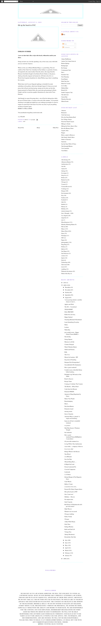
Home (38, 127)
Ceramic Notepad (69, 344)
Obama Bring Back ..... (70, 462)
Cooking (63, 189)
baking (63, 171)
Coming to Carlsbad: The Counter (74, 384)
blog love (63, 175)
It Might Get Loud (69, 464)
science (63, 256)
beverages (64, 173)
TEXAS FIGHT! (69, 309)
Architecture (64, 164)
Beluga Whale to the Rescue (72, 451)
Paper (62, 240)
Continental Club (66, 70)
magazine (63, 218)
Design (63, 191)
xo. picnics (67, 425)
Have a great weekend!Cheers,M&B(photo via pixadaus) (73, 437)
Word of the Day (65, 273)
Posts (65, 44)
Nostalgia (63, 235)
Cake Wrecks (68, 481)
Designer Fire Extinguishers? (72, 362)
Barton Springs (65, 63)
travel (62, 267)
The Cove (67, 354)
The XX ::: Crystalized (71, 307)
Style (62, 260)
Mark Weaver (68, 509)
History (63, 206)
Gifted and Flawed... (70, 349)
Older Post (55, 127)
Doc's (62, 72)
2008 (64, 558)
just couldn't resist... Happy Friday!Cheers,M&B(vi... (72, 333)
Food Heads (64, 79)
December (68, 287)
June (66, 543)
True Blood (68, 454)
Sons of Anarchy (69, 414)
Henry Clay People (70, 399)
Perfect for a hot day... (70, 314)
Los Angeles (64, 215)
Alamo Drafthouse (66, 59)
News (62, 233)
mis (62, 220)
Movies (63, 226)
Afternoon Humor (66, 162)
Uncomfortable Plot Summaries (73, 365)
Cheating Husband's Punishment (73, 319)
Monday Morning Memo (68, 224)
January (67, 555)
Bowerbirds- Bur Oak (70, 537)
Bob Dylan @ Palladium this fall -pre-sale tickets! (74, 505)
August (67, 297)
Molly (63, 34)
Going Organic (68, 339)
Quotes (63, 249)
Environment (64, 193)
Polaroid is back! (69, 409)
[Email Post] (37, 119)
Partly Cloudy (68, 516)
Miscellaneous (65, 222)
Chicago (63, 182)
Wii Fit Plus (68, 337)
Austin (63, 168)
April (66, 548)
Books (63, 177)
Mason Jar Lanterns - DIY (71, 357)
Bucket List (64, 180)
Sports (63, 258)
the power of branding (70, 360)
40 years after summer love (72, 441)
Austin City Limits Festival (68, 61)
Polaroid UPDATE (69, 391)
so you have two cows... (71, 486)
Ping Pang (64, 244)
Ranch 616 (64, 90)
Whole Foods (64, 101)
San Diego (64, 251)
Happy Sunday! (69, 317)
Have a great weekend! (71, 367)
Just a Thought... (65, 213)
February (67, 553)
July (66, 540)
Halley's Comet (69, 484)
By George (64, 68)
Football (63, 200)
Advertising (64, 160)
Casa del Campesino (70, 469)
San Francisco (65, 253)
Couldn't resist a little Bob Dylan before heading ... (73, 371)
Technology (64, 262)
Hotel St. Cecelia (65, 83)
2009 (64, 285)
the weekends (68, 432)
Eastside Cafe (65, 74)
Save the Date (68, 459)
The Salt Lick (65, 95)
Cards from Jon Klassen (71, 389)
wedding (63, 269)
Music (63, 229)
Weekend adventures (66, 271)
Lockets (67, 327)
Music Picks (64, 231)
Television (64, 264)
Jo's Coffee (64, 86)
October (67, 292)
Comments (67, 47)
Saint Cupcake (68, 502)
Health (63, 204)
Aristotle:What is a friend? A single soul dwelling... (72, 417)
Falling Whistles (69, 527)
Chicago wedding (69, 514)
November (68, 290)
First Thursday (65, 77)
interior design (65, 211)
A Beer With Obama (70, 522)
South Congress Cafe (66, 92)
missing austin (68, 411)
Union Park (64, 97)
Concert (63, 184)
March (67, 550)
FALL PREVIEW (69, 312)
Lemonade (67, 472)
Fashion (63, 198)
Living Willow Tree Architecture (73, 444)
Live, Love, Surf (69, 449)
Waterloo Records (66, 99)
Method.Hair (64, 88)
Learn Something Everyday (72, 322)
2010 (64, 282)
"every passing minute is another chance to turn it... (73, 301)
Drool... (66, 404)
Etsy (62, 195)
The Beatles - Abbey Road (72, 386)
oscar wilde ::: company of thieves (74, 446)
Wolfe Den (67, 330)
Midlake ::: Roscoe (70, 497)
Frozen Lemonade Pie (70, 467)
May (66, 545)
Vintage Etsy (68, 532)
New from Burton (69, 406)
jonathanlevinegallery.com (28, 112)
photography (64, 242)
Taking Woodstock (70, 534)
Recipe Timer (68, 381)
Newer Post (21, 127)
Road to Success (69, 379)
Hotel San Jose (65, 81)
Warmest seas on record (71, 511)
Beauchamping (69, 401)
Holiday (63, 209)
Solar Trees (67, 524)
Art (24, 121)
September (68, 295)
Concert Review (65, 186)
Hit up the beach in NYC (71, 492)
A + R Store (68, 474)
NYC (62, 238)
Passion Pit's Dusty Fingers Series (73, 489)
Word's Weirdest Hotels (71, 347)
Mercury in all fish (69, 342)
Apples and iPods (69, 304)
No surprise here (69, 499)
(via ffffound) (68, 456)
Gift (62, 202)
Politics (63, 247)
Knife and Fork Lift (70, 529)
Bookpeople (64, 66)
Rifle (66, 352)
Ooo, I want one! (69, 494)
